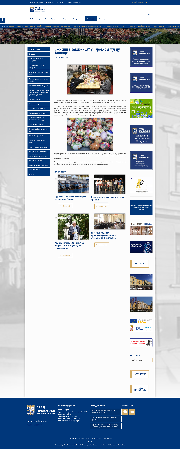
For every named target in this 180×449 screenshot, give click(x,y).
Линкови (32, 54)
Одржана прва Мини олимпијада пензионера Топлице (70, 197)
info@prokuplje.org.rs (74, 2)
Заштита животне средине (38, 86)
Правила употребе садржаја (36, 421)
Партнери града (34, 104)
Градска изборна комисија (38, 147)
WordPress (67, 445)
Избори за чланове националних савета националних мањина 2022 (38, 163)
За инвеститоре (34, 49)
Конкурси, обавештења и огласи (38, 130)
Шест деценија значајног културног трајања (108, 198)
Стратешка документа (37, 108)
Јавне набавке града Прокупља (36, 60)
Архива (31, 174)
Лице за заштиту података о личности (39, 73)
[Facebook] (89, 442)
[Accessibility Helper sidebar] (2, 20)
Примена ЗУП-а (34, 170)
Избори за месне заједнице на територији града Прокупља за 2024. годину (38, 154)
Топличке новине (35, 99)
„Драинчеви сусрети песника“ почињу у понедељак (158, 26)
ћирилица (141, 2)
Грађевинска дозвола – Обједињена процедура (37, 119)
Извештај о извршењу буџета (37, 141)
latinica (133, 2)
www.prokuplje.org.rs (72, 421)
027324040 (60, 2)
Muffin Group (92, 445)
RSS (148, 2)
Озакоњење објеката (36, 124)
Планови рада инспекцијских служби (39, 80)
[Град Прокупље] (38, 9)
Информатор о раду (36, 136)
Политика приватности (34, 425)
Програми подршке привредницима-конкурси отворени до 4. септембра (70, 26)
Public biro (121, 445)
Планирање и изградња (37, 113)
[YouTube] (91, 442)
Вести (67, 37)
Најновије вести (79, 37)
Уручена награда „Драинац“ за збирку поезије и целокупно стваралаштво (69, 245)
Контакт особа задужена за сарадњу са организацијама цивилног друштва (39, 92)
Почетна (57, 37)
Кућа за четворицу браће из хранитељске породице (118, 26)
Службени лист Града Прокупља (36, 66)
